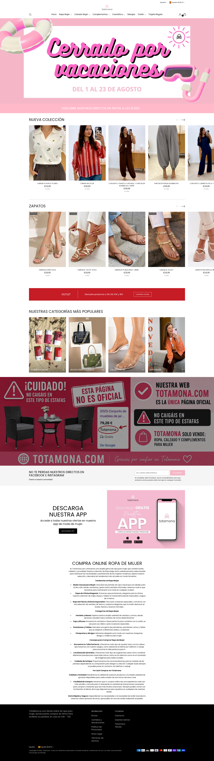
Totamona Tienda (120, 725)
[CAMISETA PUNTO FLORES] (47, 153)
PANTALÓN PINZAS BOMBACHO (166, 183)
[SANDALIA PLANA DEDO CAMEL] (126, 239)
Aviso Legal (96, 734)
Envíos (94, 715)
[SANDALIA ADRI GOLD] (47, 239)
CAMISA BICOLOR (87, 183)
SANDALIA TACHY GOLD (87, 270)
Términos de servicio (97, 739)
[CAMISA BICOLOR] (87, 153)
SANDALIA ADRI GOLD (47, 270)
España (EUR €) (177, 2)
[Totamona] (107, 7)
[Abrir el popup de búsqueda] (30, 14)
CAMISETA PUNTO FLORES (47, 183)
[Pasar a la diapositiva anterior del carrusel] (178, 120)
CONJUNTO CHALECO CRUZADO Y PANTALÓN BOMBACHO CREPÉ (127, 184)
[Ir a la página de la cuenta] (179, 14)
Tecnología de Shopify (37, 753)
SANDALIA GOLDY (166, 270)
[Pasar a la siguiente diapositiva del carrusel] (183, 120)
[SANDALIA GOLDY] (166, 239)
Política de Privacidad (96, 728)
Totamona (46, 750)
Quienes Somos (122, 720)
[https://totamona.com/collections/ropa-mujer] (107, 61)
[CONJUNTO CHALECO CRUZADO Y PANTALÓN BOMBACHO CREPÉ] (126, 153)
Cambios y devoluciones (97, 721)
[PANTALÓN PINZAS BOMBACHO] (166, 153)
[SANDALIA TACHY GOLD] (87, 239)
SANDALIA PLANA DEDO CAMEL (127, 270)
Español (163, 2)
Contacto (119, 715)
